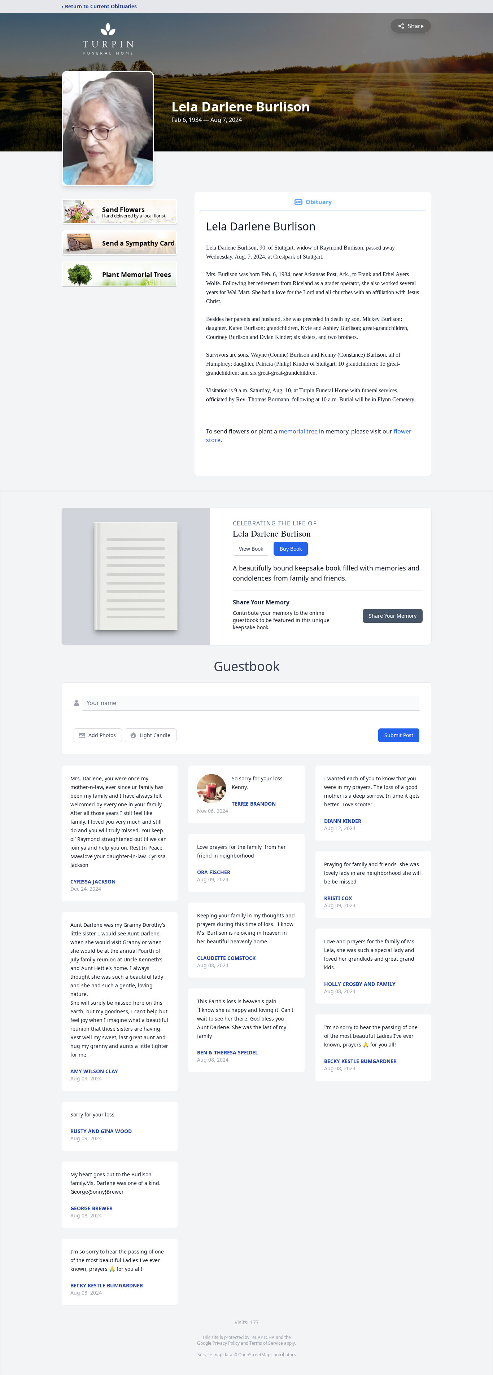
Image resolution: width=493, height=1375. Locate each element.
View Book (251, 548)
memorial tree (298, 431)
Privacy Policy (226, 1343)
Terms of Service (266, 1343)
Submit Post (398, 735)
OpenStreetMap (254, 1355)
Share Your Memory (392, 615)
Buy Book (291, 548)
